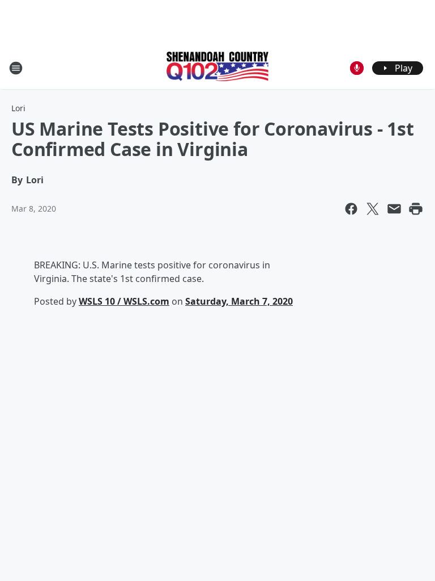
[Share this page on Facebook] (351, 209)
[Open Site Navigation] (16, 68)
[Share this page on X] (373, 209)
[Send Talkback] (357, 68)
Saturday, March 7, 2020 (239, 301)
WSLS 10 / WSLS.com (124, 301)
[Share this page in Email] (394, 209)
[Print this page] (416, 209)
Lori (18, 108)
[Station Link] (217, 67)
